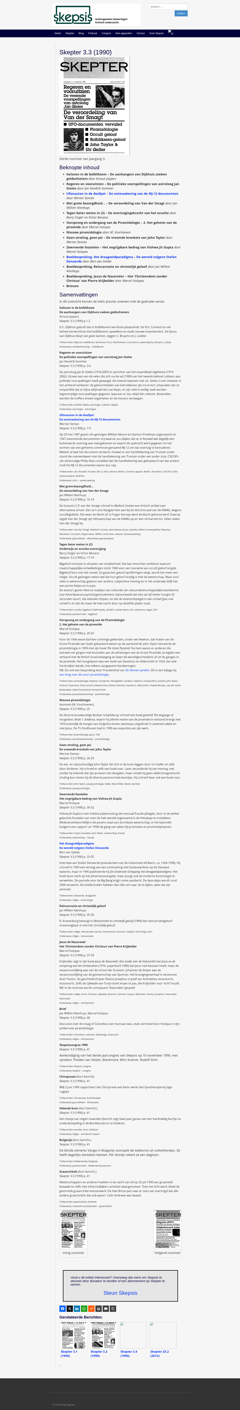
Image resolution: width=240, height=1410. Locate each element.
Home (58, 33)
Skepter (70, 33)
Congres (106, 33)
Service (141, 33)
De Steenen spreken (137, 670)
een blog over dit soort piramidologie (84, 674)
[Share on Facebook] (62, 1308)
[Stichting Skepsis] (96, 14)
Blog (81, 33)
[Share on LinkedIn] (77, 1308)
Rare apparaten (124, 33)
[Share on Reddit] (91, 1308)
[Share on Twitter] (70, 1308)
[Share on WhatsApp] (84, 1308)
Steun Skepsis (120, 1293)
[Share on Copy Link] (113, 1308)
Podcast (92, 33)
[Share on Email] (106, 1308)
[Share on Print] (98, 1308)
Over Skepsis (156, 33)
